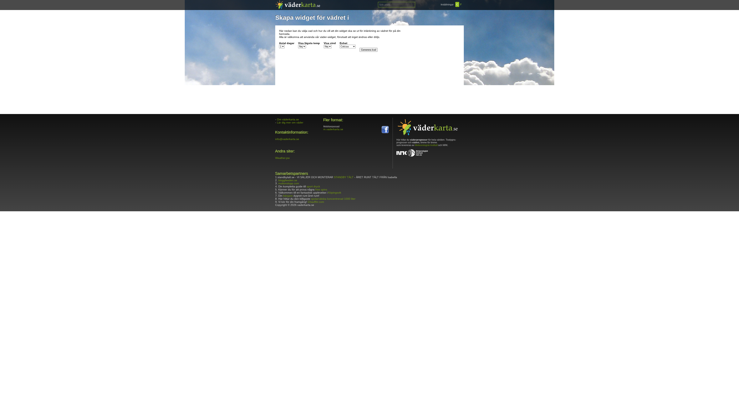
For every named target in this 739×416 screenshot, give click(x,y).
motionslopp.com (288, 183)
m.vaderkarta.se (333, 129)
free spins (321, 189)
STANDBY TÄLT (344, 177)
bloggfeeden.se (287, 180)
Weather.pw (282, 157)
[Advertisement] (436, 53)
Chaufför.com (316, 201)
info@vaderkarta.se (287, 139)
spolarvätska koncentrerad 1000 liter (333, 198)
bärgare (288, 195)
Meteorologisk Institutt (426, 145)
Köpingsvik (334, 192)
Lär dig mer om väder (290, 122)
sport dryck (313, 186)
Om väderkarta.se (288, 119)
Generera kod (368, 49)
